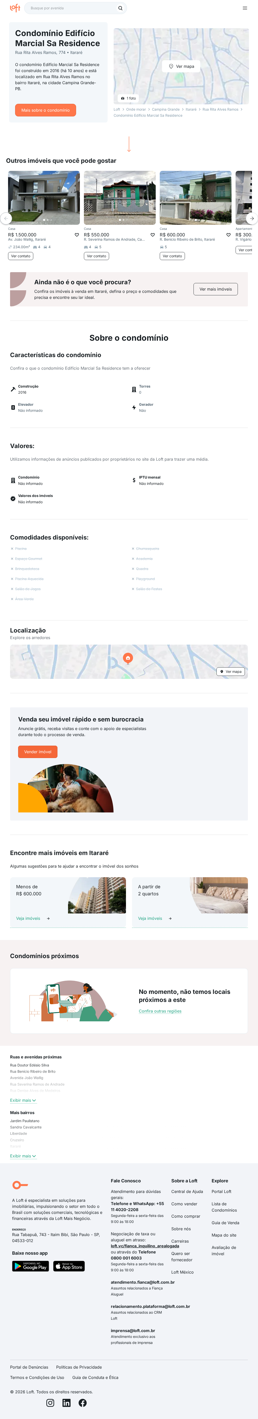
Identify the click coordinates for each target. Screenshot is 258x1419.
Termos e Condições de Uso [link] (37, 1377)
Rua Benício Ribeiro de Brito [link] (32, 1071)
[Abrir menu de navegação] (245, 8)
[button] (129, 662)
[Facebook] (83, 1404)
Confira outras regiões (160, 1011)
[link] (216, 289)
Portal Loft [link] (221, 1191)
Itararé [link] (15, 1146)
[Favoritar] (77, 235)
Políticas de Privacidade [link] (79, 1367)
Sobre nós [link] (181, 1228)
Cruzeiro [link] (17, 1140)
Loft (117, 109)
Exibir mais (20, 1100)
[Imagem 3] (51, 219)
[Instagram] (50, 1404)
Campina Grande (166, 109)
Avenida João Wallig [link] (26, 1078)
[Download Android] (30, 1267)
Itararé (191, 109)
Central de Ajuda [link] (187, 1191)
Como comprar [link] (185, 1216)
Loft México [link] (182, 1272)
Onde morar (136, 109)
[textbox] (75, 8)
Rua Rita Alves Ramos (220, 109)
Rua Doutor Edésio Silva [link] (29, 1065)
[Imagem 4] (54, 219)
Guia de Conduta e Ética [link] (95, 1377)
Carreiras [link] (180, 1241)
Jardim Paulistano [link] (24, 1121)
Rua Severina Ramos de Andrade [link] (37, 1084)
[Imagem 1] (44, 220)
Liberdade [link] (18, 1133)
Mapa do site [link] (224, 1235)
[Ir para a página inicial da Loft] (17, 8)
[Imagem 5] (58, 219)
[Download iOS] (69, 1267)
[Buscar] (120, 8)
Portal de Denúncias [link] (29, 1367)
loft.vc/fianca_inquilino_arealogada (145, 1245)
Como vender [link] (184, 1203)
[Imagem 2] (47, 220)
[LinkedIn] (66, 1404)
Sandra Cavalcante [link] (26, 1127)
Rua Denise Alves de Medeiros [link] (35, 1090)
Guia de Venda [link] (225, 1222)
